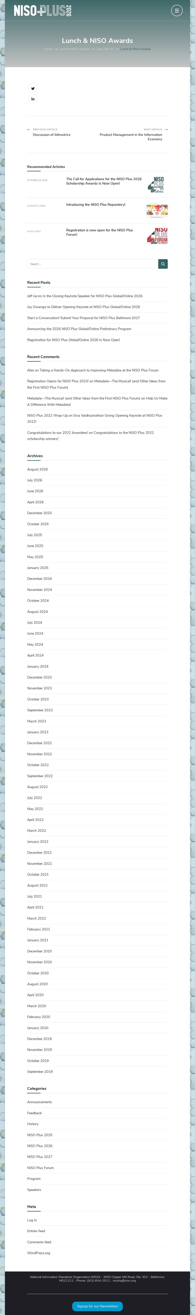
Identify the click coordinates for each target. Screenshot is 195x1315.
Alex (30, 370)
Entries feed (36, 1231)
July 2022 (34, 797)
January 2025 (37, 568)
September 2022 (40, 776)
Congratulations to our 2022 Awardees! (57, 432)
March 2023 (36, 721)
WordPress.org (38, 1253)
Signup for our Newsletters (97, 1306)
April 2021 (35, 907)
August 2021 (37, 885)
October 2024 (38, 600)
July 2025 (34, 535)
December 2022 (39, 743)
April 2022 (35, 819)
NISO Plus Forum (40, 1168)
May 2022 (35, 809)
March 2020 (36, 1006)
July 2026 (34, 480)
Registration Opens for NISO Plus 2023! (58, 381)
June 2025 (35, 546)
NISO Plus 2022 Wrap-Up (47, 415)
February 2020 (38, 1017)
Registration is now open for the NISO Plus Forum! (99, 232)
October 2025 (38, 524)
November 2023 (39, 688)
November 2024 (39, 589)
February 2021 (38, 929)
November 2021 (39, 863)
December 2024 (39, 578)
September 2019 (40, 1071)
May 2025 (35, 557)
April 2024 (35, 655)
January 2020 (37, 1028)
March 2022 (36, 830)
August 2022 (37, 787)
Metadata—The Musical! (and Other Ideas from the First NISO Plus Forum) (83, 398)
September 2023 (40, 710)
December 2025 (39, 513)
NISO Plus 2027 (39, 1156)
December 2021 (39, 852)
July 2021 (34, 896)
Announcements (39, 1102)
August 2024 (37, 611)
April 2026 (35, 502)
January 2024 (37, 666)
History (32, 1124)
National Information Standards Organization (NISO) (65, 1277)
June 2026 (35, 491)
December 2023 (39, 677)
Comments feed (39, 1242)
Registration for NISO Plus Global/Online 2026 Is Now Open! (73, 340)
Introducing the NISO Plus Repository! (95, 204)
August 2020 (37, 984)
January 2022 (37, 841)
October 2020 (38, 973)
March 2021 (36, 918)
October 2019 (38, 1060)
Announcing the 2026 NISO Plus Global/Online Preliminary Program (79, 329)
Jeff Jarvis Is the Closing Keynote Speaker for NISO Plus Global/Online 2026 (84, 296)
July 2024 (34, 622)
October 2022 (38, 765)
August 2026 (37, 469)
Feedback (34, 1113)
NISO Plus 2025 (39, 1135)
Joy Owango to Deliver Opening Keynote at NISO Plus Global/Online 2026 (83, 307)
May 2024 (35, 644)
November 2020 (39, 962)
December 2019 (39, 1039)
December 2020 (39, 951)
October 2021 (38, 874)
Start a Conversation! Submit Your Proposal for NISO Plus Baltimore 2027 (83, 318)
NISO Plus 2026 (39, 1146)
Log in (32, 1220)
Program (34, 1178)
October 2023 (38, 699)
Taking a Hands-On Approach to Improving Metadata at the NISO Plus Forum (99, 370)
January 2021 (37, 940)
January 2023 (37, 732)
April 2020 (35, 995)
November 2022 (39, 754)
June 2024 (35, 633)
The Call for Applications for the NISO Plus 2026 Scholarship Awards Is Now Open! (104, 181)
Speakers (34, 1190)
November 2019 (39, 1049)
